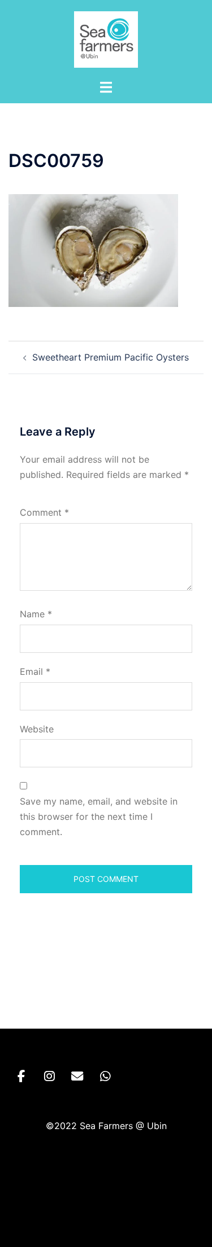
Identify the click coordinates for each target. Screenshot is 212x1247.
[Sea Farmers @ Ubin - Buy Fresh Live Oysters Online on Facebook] (21, 1076)
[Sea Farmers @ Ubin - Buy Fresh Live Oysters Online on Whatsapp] (105, 1076)
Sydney (106, 1227)
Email (35, 671)
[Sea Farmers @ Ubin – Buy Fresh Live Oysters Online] (106, 38)
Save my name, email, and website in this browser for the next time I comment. (99, 816)
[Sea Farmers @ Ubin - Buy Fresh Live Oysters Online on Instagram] (49, 1076)
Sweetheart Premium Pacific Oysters (110, 357)
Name (36, 614)
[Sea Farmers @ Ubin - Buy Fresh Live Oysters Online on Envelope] (77, 1076)
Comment (44, 512)
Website (37, 729)
